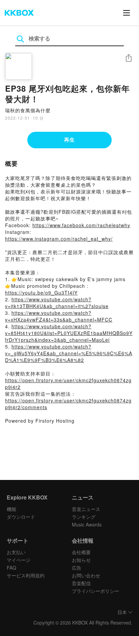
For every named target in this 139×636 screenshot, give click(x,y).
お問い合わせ (86, 575)
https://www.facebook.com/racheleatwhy (81, 225)
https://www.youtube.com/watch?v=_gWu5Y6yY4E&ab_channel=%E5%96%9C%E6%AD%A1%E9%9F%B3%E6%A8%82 (68, 353)
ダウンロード (21, 516)
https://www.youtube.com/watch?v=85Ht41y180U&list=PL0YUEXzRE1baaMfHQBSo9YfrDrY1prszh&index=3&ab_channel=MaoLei (69, 333)
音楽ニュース (86, 509)
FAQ (11, 567)
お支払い (16, 552)
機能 (11, 509)
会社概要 (81, 552)
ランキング (83, 516)
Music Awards (87, 524)
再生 (69, 139)
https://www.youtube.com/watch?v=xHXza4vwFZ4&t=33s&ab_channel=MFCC (58, 316)
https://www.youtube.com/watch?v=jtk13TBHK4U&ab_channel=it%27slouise (57, 302)
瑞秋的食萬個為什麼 (28, 110)
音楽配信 (81, 583)
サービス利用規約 (26, 575)
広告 (76, 567)
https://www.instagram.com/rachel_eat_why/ (59, 238)
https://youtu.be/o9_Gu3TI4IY (41, 292)
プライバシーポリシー (95, 590)
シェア (128, 58)
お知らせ (81, 559)
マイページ (18, 559)
